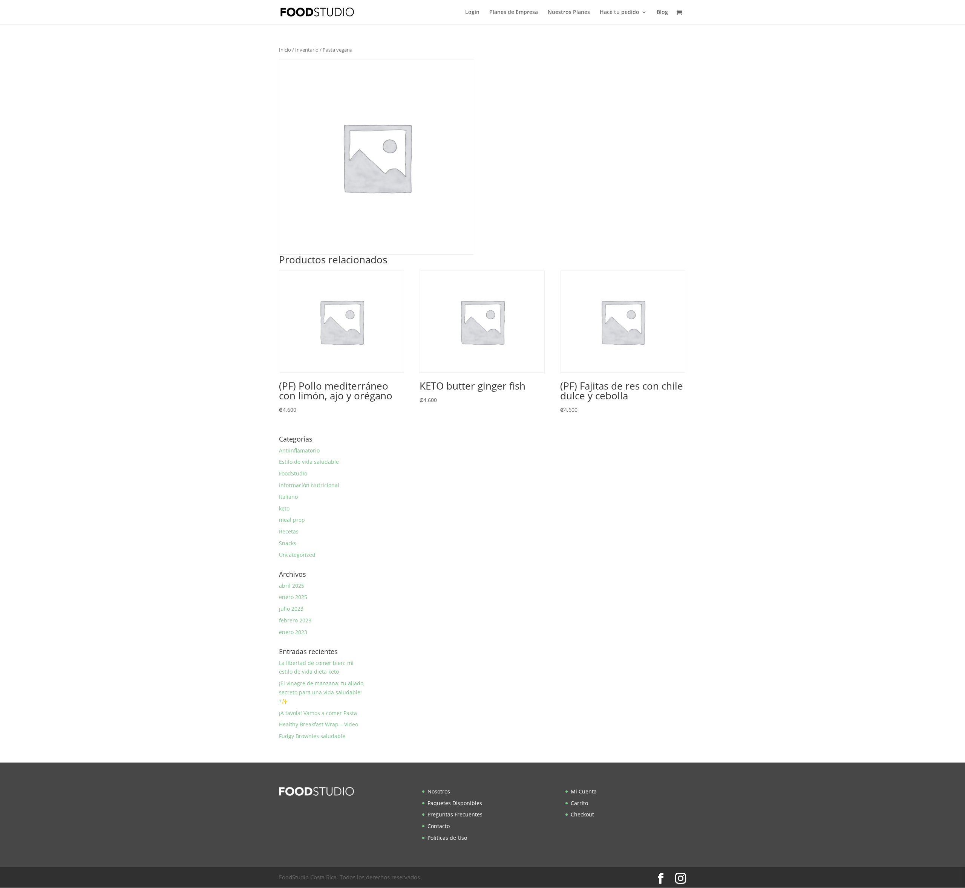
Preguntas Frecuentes (454, 814)
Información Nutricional (309, 485)
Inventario (307, 49)
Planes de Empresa (513, 12)
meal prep (292, 519)
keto (284, 508)
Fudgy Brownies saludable (312, 736)
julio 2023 (291, 608)
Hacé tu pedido (619, 12)
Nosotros (438, 791)
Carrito (579, 803)
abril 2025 (291, 585)
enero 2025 (293, 597)
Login (472, 12)
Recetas (289, 531)
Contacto (438, 826)
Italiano (288, 496)
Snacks (287, 543)
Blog (662, 12)
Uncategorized (297, 554)
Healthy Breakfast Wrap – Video (318, 724)
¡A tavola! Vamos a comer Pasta (318, 713)
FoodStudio (293, 473)
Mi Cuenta (584, 791)
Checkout (582, 814)
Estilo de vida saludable (309, 461)
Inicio (285, 49)
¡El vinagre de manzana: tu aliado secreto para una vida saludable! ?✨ (321, 692)
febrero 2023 (295, 620)
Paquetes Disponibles (454, 803)
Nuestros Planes (569, 12)
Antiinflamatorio (299, 450)
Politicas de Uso (447, 837)
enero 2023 (293, 632)
